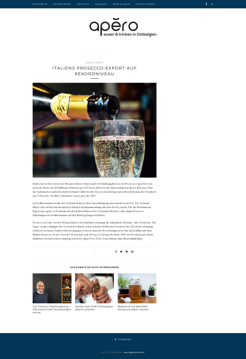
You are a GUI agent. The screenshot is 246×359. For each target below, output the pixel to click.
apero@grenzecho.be (134, 352)
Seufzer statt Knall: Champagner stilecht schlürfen (94, 308)
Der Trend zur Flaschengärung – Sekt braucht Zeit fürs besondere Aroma (52, 309)
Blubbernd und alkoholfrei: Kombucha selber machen (133, 308)
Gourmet (101, 4)
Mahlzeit (83, 4)
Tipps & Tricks (145, 4)
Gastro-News (62, 4)
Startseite (40, 4)
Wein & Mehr (121, 4)
